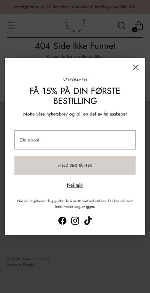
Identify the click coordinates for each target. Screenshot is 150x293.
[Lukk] (136, 67)
